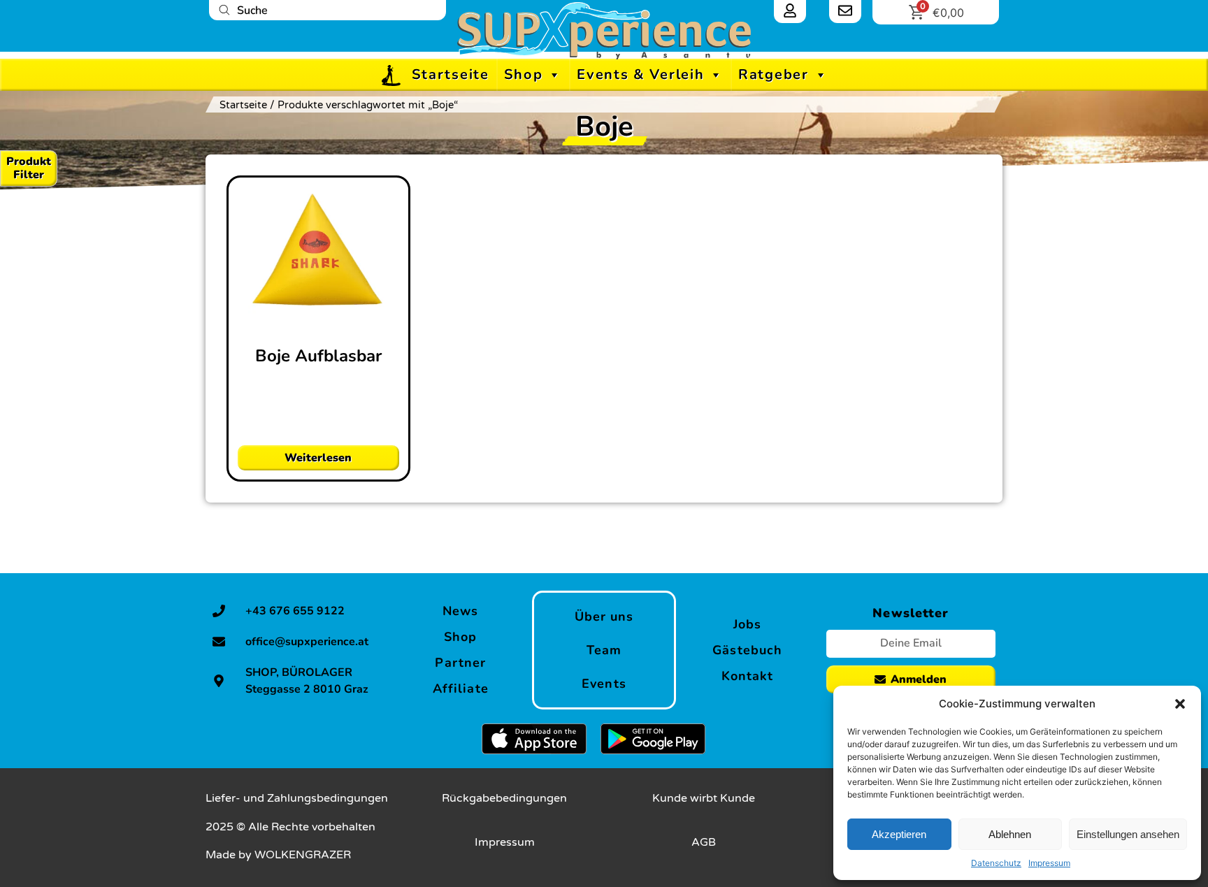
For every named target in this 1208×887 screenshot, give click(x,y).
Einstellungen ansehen (1128, 834)
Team (604, 650)
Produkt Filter (28, 168)
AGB (703, 842)
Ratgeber (773, 74)
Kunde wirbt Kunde (703, 798)
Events (604, 683)
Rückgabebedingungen (504, 798)
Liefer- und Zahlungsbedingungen (297, 798)
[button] (1180, 704)
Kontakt (747, 676)
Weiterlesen (318, 458)
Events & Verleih (640, 74)
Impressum (1049, 863)
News (460, 611)
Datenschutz (996, 863)
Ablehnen (1009, 834)
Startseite (450, 74)
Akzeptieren (899, 834)
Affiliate (461, 688)
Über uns (604, 616)
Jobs (747, 624)
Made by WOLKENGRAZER (278, 855)
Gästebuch (747, 650)
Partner (460, 662)
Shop (523, 74)
